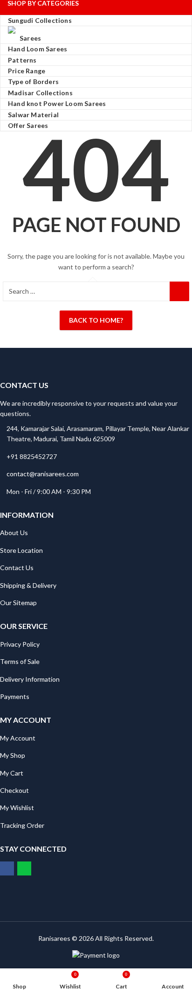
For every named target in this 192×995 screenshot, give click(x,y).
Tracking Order (22, 825)
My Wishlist (17, 808)
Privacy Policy (20, 644)
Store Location (21, 550)
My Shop (12, 755)
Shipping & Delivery (28, 585)
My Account (17, 738)
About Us (14, 532)
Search (179, 291)
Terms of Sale (20, 661)
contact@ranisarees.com (43, 474)
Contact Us (17, 568)
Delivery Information (30, 679)
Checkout (14, 790)
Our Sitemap (18, 603)
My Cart (11, 773)
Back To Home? (96, 320)
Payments (14, 696)
